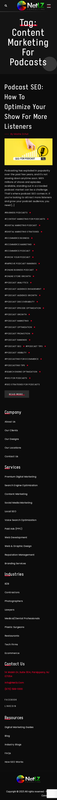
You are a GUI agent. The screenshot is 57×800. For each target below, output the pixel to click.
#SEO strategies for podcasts (22, 384)
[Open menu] (48, 5)
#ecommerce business (17, 238)
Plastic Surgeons (14, 627)
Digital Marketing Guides (19, 727)
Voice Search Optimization (20, 520)
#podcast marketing (17, 320)
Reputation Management (20, 554)
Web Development (16, 537)
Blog (7, 736)
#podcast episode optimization (23, 308)
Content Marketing (16, 494)
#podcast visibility (15, 352)
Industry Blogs (13, 744)
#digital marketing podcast (21, 225)
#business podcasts (16, 212)
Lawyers (9, 609)
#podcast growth (16, 314)
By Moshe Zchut (19, 134)
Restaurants (12, 635)
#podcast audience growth (21, 295)
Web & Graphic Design (18, 546)
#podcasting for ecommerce (21, 359)
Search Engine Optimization (21, 485)
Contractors (12, 592)
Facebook (11, 699)
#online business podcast (19, 269)
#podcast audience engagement (23, 289)
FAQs (8, 753)
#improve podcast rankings (21, 263)
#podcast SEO (13, 346)
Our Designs (12, 439)
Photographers (14, 601)
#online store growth (18, 276)
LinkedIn (10, 706)
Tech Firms (11, 644)
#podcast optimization (18, 327)
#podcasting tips (15, 365)
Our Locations (13, 447)
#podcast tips (34, 346)
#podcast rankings (16, 339)
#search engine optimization (21, 371)
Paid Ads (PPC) (13, 528)
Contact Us (11, 456)
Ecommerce (12, 653)
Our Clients (11, 430)
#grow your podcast (17, 257)
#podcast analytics (16, 282)
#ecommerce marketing (18, 244)
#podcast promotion (17, 333)
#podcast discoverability (20, 301)
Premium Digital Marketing (20, 476)
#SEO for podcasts (16, 378)
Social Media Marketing (18, 502)
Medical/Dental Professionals (22, 618)
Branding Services (15, 563)
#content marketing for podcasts (25, 219)
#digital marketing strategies (22, 231)
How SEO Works (14, 762)
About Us (10, 421)
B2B (7, 583)
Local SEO (10, 511)
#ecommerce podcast (17, 250)
